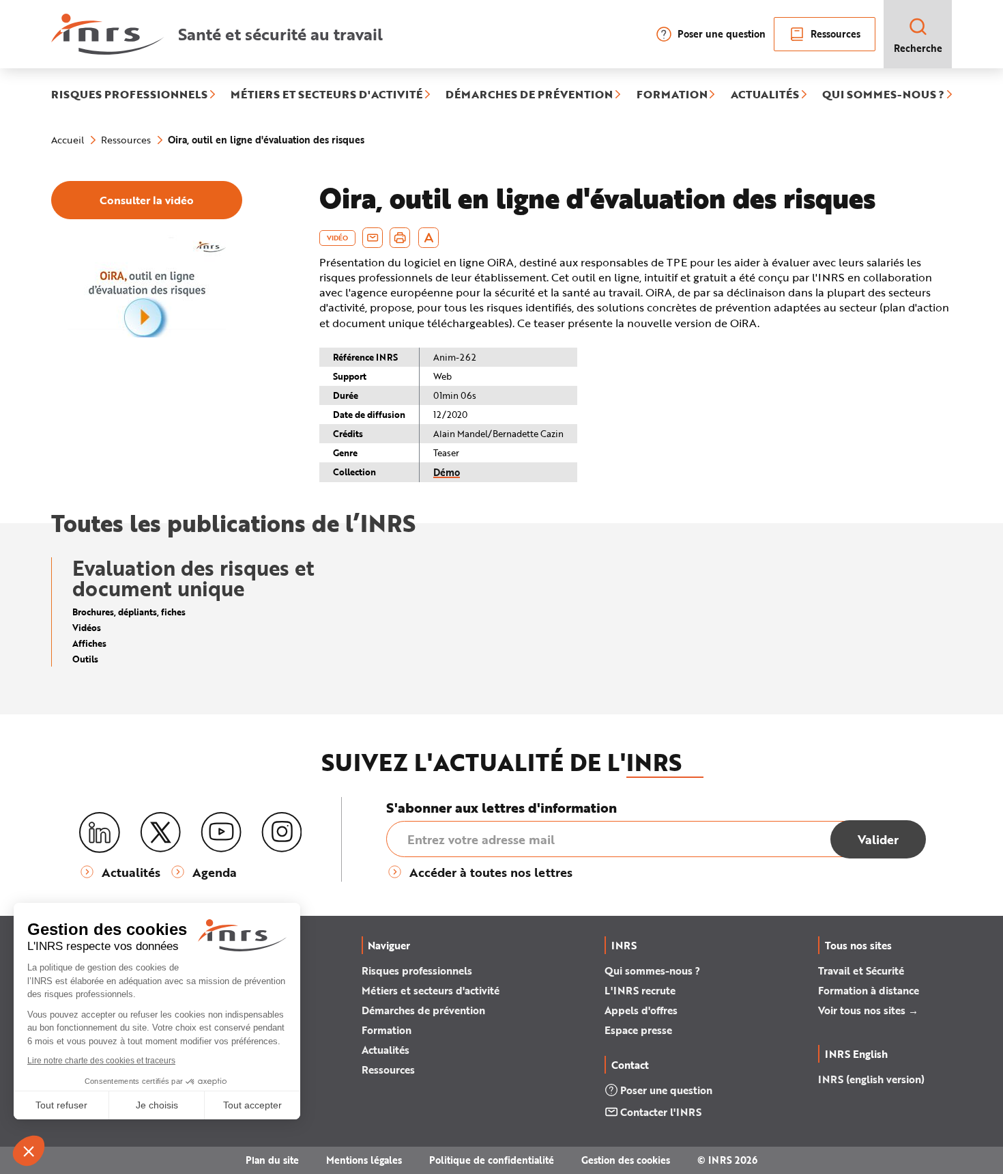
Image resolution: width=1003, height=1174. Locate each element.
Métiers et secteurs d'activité (430, 990)
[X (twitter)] (160, 832)
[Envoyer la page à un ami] (372, 238)
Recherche (918, 48)
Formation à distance (868, 990)
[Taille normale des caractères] (429, 237)
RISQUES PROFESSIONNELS (129, 95)
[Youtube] (221, 832)
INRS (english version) (871, 1079)
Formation (386, 1029)
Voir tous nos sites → (868, 1010)
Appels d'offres (641, 1010)
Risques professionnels (417, 970)
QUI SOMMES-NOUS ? (883, 95)
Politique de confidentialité (491, 1160)
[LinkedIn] (99, 832)
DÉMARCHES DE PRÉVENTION (529, 95)
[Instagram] (281, 832)
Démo (446, 472)
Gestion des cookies (625, 1160)
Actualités (385, 1049)
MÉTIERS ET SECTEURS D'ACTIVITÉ (326, 95)
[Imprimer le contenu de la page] (400, 237)
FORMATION (672, 95)
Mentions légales (364, 1160)
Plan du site (272, 1160)
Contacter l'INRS (660, 1111)
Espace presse (638, 1029)
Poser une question (722, 34)
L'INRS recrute (640, 990)
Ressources (835, 34)
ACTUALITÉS (765, 95)
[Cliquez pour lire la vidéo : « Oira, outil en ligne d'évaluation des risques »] (146, 334)
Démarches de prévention (423, 1010)
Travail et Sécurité (861, 970)
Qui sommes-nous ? (652, 970)
